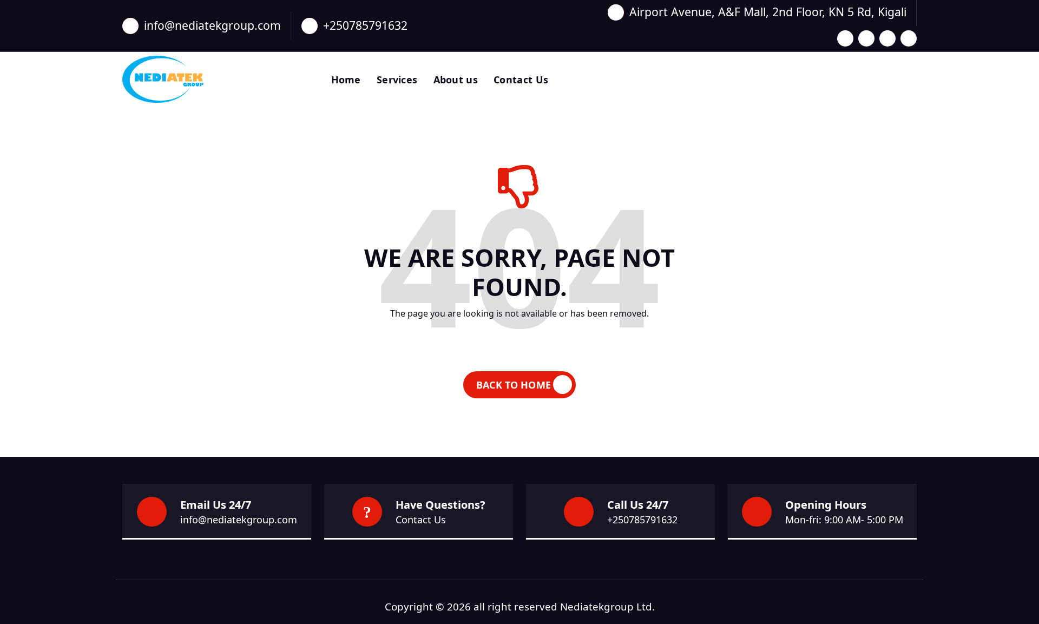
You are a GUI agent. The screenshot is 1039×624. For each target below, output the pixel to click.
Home (346, 79)
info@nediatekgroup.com (212, 25)
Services (397, 79)
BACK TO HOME (513, 384)
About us (455, 79)
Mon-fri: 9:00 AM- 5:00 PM (844, 519)
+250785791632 (365, 25)
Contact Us (521, 79)
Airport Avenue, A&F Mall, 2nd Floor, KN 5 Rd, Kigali (767, 11)
